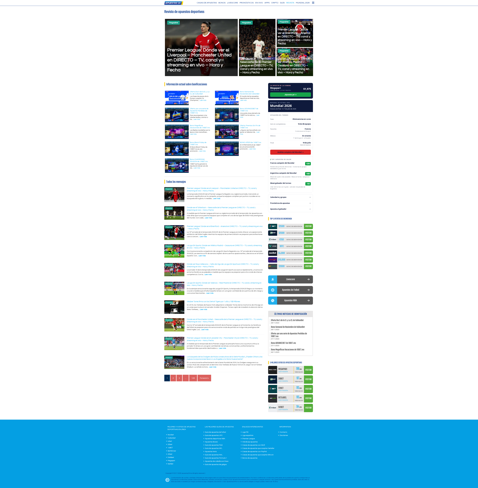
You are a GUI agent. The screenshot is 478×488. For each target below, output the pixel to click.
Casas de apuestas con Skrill (253, 445)
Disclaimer (284, 435)
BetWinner (172, 451)
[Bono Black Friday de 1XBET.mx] (177, 154)
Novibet (171, 435)
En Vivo (259, 3)
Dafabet (171, 457)
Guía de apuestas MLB (213, 445)
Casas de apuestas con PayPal (254, 451)
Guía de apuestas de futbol (215, 432)
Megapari (171, 461)
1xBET (170, 448)
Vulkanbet (172, 438)
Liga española (247, 435)
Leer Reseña (283, 371)
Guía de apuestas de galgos (216, 464)
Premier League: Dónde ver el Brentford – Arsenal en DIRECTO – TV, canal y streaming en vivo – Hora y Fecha (295, 36)
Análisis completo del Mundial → (290, 152)
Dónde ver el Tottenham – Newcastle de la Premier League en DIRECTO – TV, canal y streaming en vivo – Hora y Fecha (256, 65)
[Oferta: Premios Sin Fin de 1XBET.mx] (227, 137)
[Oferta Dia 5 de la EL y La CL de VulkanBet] (177, 104)
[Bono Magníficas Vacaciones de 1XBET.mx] (177, 137)
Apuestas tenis (211, 451)
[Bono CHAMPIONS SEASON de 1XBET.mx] (177, 171)
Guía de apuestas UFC (214, 435)
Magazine (173, 23)
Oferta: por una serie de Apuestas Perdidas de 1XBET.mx (199, 111)
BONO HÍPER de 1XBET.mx (250, 142)
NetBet (170, 464)
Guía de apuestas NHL (213, 455)
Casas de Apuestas (207, 3)
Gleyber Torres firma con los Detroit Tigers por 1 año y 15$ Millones (213, 301)
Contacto (283, 432)
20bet (170, 454)
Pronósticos (247, 3)
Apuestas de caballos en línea (216, 461)
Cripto (274, 3)
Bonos (222, 3)
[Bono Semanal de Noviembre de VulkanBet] (227, 104)
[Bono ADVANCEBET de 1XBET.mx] (227, 120)
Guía (282, 3)
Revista (290, 3)
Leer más (203, 100)
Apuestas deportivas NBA (215, 439)
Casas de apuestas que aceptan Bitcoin (258, 455)
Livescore (232, 3)
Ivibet (170, 441)
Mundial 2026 (303, 3)
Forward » (204, 378)
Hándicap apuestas (250, 442)
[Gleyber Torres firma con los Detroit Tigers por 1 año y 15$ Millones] (174, 313)
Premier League (248, 439)
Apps (267, 3)
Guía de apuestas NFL (213, 448)
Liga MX (245, 432)
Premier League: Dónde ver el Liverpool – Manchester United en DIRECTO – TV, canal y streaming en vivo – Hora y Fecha (199, 60)
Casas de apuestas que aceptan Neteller (258, 448)
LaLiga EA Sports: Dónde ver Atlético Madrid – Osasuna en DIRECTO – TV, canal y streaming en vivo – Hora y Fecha (294, 65)
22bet (170, 444)
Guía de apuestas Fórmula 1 (216, 458)
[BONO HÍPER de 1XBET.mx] (227, 154)
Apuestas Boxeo (211, 442)
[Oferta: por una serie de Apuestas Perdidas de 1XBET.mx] (177, 120)
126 (193, 378)
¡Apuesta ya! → (291, 94)
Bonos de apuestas (249, 458)
